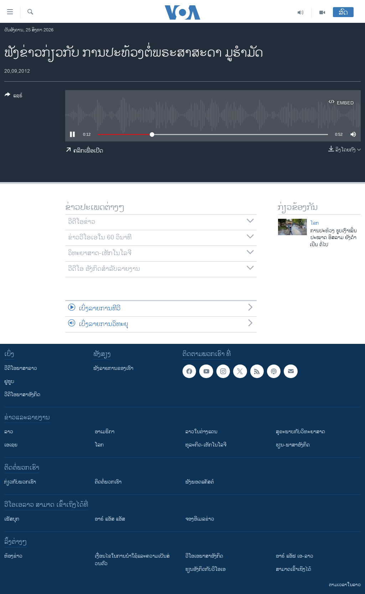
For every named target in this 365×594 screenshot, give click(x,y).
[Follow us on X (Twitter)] (240, 371)
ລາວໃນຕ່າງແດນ (201, 431)
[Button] (13, 96)
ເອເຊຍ (10, 445)
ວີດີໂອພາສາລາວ (20, 368)
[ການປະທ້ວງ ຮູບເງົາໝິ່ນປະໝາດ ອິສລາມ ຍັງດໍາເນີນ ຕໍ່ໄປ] (292, 227)
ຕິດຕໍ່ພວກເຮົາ (108, 482)
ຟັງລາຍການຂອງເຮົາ (113, 368)
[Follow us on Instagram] (223, 371)
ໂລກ (314, 223)
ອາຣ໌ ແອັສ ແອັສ (110, 519)
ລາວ (8, 431)
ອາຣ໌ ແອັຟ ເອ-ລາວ (294, 556)
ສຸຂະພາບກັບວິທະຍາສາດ (300, 431)
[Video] (322, 12)
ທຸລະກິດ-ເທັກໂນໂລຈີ (205, 445)
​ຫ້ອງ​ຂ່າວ (13, 556)
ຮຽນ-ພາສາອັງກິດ (293, 445)
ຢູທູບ (9, 381)
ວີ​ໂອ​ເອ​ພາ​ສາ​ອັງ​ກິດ (204, 556)
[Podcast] (274, 371)
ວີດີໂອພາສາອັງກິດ (22, 394)
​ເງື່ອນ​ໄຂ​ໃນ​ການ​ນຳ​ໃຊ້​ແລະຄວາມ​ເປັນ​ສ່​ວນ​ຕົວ (132, 559)
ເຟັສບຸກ (11, 519)
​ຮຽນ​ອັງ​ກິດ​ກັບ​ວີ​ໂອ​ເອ (205, 569)
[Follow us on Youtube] (206, 371)
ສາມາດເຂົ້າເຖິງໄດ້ (293, 569)
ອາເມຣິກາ (104, 431)
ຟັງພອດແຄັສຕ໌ (199, 482)
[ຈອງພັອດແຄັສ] (290, 371)
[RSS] (257, 371)
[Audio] (301, 12)
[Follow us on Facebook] (189, 371)
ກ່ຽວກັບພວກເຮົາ (20, 482)
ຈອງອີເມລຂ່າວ (199, 519)
